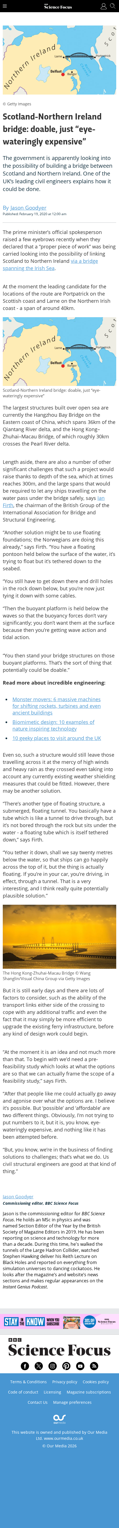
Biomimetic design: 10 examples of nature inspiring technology (53, 725)
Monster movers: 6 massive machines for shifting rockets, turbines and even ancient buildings (56, 706)
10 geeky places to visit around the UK (56, 738)
